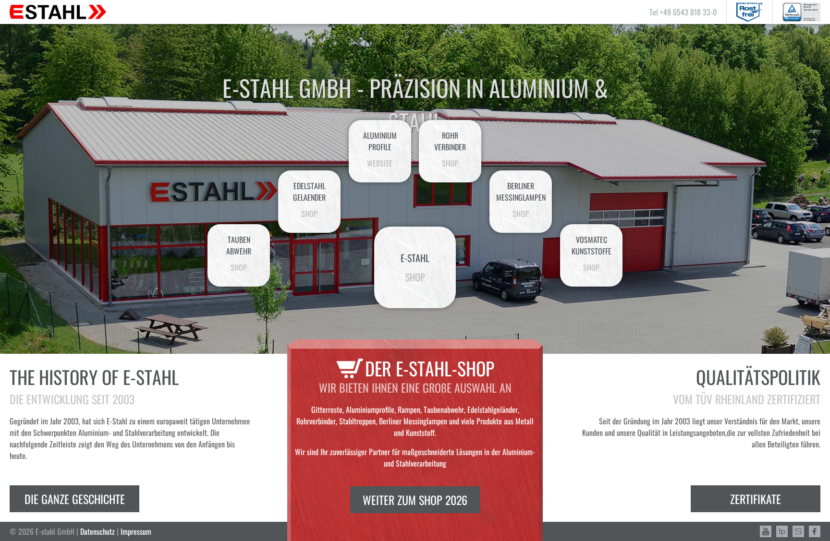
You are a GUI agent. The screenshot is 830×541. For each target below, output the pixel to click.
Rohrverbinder (450, 149)
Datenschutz (97, 531)
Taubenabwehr (238, 253)
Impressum (136, 531)
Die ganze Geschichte (74, 498)
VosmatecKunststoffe (591, 253)
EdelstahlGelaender (309, 199)
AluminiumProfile (380, 149)
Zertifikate (755, 498)
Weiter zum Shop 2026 (415, 499)
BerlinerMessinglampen (521, 199)
